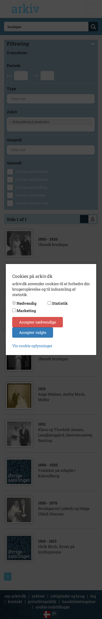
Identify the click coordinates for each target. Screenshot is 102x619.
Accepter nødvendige (37, 322)
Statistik (60, 303)
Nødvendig (26, 303)
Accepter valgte (32, 332)
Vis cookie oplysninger (32, 345)
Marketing (26, 310)
